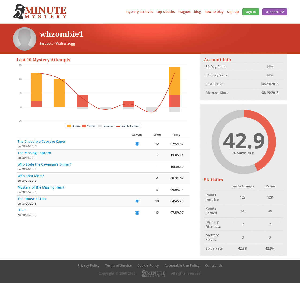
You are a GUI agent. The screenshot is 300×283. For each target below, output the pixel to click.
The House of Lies (32, 198)
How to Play (214, 11)
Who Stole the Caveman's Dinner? (44, 164)
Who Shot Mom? (31, 176)
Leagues (184, 11)
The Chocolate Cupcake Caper (41, 141)
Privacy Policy (88, 265)
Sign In (250, 12)
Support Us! (275, 12)
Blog (197, 11)
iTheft (22, 210)
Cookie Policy (148, 265)
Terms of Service (118, 265)
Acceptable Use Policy (182, 265)
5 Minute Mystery (39, 11)
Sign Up (233, 11)
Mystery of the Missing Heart (41, 187)
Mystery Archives (139, 11)
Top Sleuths (166, 11)
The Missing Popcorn (34, 153)
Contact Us (214, 265)
